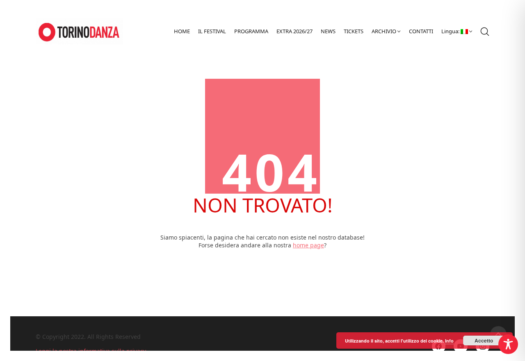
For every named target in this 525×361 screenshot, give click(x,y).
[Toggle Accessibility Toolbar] (508, 344)
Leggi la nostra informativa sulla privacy (91, 351)
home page (308, 245)
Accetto (484, 340)
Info (449, 341)
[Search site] (484, 31)
